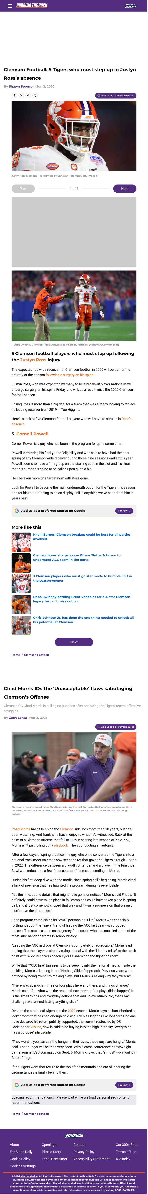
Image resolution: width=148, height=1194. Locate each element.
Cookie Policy (20, 1159)
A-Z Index (123, 1159)
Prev (23, 189)
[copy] (35, 95)
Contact (79, 1145)
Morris (25, 829)
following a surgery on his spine (69, 375)
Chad (16, 829)
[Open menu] (10, 5)
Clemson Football (36, 655)
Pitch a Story (51, 1152)
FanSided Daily (21, 1152)
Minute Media (28, 1176)
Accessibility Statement (91, 1159)
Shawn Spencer (21, 86)
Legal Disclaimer (54, 1159)
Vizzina (35, 1027)
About (14, 1145)
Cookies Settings (23, 1166)
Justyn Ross (33, 359)
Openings (49, 1145)
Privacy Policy (83, 1152)
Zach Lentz (18, 718)
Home (16, 655)
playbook (61, 845)
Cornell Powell (32, 434)
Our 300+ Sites (127, 1145)
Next (125, 189)
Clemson (67, 829)
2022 (72, 1011)
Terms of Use (126, 1152)
